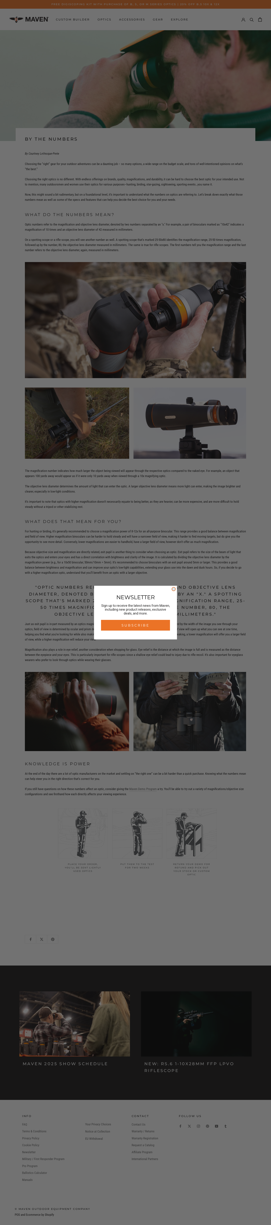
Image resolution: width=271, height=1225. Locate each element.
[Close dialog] (174, 589)
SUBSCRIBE (135, 625)
